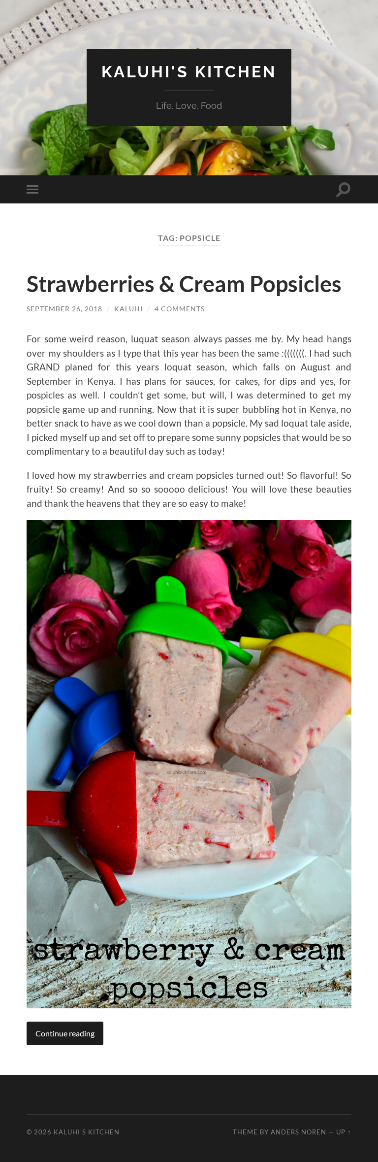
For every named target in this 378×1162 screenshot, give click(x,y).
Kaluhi (128, 308)
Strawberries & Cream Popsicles (184, 283)
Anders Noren (298, 1132)
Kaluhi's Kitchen (189, 72)
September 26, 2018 (64, 308)
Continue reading (64, 1033)
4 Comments (180, 308)
